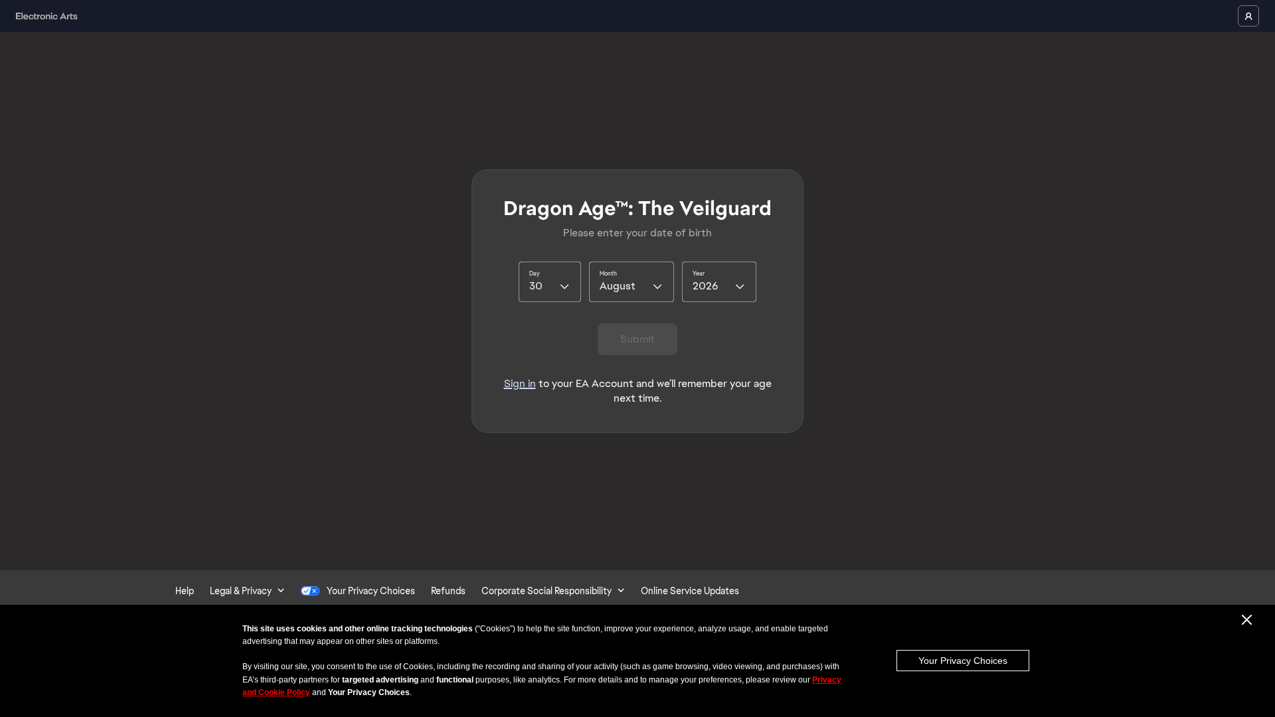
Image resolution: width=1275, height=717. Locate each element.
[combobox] (550, 281)
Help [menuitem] (184, 591)
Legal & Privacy (241, 591)
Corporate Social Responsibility (546, 591)
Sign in (520, 383)
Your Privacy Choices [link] (371, 591)
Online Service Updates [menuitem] (690, 591)
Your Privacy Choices (962, 660)
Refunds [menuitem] (448, 591)
